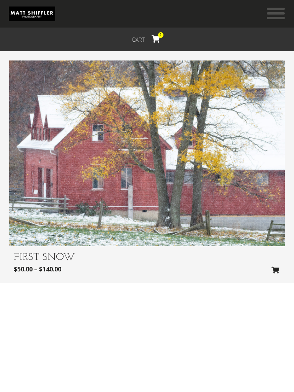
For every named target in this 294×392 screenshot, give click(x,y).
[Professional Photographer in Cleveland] (32, 14)
